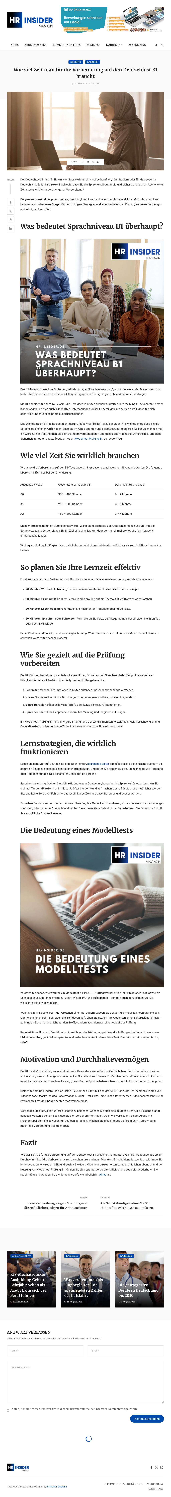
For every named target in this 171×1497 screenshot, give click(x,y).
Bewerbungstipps (67, 44)
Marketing (137, 44)
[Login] (156, 45)
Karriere (113, 44)
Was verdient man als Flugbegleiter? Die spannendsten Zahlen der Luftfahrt (84, 1288)
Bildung (75, 62)
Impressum (154, 1484)
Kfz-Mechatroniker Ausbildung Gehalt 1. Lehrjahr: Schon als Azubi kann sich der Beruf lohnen (29, 1285)
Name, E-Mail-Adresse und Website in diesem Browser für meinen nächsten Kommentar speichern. (74, 1409)
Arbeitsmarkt (35, 44)
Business (93, 44)
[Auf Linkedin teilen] (98, 162)
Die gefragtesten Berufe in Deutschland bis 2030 (138, 1290)
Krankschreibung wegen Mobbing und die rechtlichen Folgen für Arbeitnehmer (55, 1205)
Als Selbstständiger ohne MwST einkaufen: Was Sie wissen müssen (127, 1205)
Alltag (103, 1174)
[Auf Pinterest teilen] (94, 162)
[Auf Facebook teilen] (83, 162)
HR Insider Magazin (57, 1486)
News (15, 44)
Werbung (155, 1488)
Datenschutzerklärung (123, 1484)
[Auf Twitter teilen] (88, 162)
